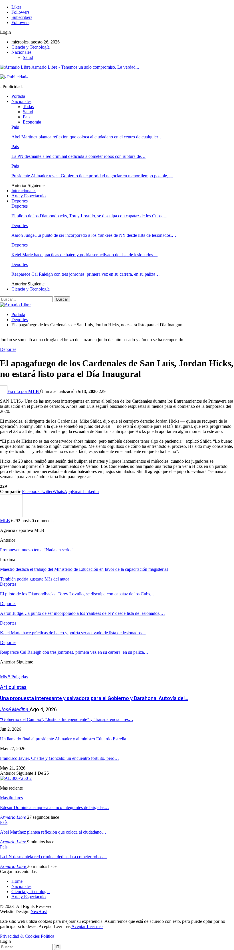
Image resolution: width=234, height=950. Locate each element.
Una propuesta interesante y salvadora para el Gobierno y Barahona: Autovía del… (94, 698)
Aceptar (79, 926)
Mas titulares (11, 797)
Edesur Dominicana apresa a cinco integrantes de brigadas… (54, 807)
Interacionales (23, 190)
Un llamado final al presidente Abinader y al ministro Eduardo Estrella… (65, 738)
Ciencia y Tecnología (30, 47)
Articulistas (13, 687)
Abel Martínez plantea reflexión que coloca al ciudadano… (53, 832)
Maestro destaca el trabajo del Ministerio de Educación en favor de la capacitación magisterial (84, 569)
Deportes (19, 200)
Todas (28, 106)
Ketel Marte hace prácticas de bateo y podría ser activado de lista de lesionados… (84, 254)
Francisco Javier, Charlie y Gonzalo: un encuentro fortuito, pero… (59, 758)
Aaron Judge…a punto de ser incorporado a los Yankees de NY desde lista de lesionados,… (93, 235)
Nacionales (21, 52)
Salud (28, 57)
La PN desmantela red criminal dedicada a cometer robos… (53, 856)
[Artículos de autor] (11, 515)
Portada (18, 96)
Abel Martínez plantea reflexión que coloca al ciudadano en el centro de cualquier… (87, 136)
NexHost (39, 911)
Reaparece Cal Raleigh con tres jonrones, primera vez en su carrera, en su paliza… (85, 274)
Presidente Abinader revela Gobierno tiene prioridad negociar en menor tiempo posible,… (92, 175)
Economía (32, 122)
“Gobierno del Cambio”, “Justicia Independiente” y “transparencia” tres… (66, 719)
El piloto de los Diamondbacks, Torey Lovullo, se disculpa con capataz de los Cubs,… (89, 215)
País (26, 116)
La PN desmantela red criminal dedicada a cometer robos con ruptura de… (78, 156)
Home (17, 881)
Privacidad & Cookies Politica (27, 936)
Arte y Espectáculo (28, 195)
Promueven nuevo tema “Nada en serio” (36, 549)
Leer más (95, 926)
